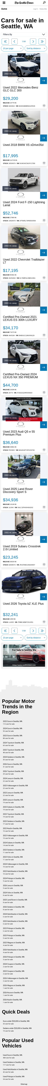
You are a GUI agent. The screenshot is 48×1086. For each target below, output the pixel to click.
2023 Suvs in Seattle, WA (12, 737)
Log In (35, 9)
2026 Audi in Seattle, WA (12, 1001)
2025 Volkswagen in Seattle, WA (15, 787)
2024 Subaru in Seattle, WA (13, 844)
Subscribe (43, 9)
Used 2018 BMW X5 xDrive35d (23, 144)
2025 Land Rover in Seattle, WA (15, 901)
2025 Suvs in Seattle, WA (12, 722)
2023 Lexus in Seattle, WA (13, 794)
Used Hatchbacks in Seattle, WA (15, 1070)
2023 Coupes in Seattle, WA (13, 972)
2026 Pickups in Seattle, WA (13, 958)
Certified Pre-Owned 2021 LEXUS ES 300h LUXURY (20, 318)
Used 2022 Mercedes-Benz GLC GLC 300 (20, 89)
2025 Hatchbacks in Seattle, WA (15, 922)
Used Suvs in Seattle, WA (12, 1056)
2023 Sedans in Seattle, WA (13, 851)
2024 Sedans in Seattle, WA (13, 758)
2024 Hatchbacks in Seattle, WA (15, 915)
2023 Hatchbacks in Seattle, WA (15, 872)
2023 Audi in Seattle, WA (12, 829)
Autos (4, 8)
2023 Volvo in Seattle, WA (13, 858)
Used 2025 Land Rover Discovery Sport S (18, 490)
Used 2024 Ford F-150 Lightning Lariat (24, 204)
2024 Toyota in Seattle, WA (13, 744)
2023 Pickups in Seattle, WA (13, 929)
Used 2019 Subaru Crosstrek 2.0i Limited (22, 548)
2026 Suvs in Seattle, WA (12, 765)
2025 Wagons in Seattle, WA (14, 944)
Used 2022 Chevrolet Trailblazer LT (24, 261)
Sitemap (24, 1084)
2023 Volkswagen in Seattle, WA (15, 837)
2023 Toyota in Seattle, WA (13, 815)
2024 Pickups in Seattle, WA (13, 879)
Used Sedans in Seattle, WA (13, 1063)
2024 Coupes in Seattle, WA (13, 965)
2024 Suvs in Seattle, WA (12, 729)
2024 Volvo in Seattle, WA (13, 894)
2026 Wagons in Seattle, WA (14, 986)
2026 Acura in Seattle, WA (13, 994)
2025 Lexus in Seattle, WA (13, 801)
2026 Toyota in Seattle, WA (13, 772)
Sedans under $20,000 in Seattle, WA (17, 1029)
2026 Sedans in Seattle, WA (13, 908)
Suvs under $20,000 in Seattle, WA (16, 1022)
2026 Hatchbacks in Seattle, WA (15, 951)
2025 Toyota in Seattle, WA (13, 751)
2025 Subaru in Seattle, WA (13, 808)
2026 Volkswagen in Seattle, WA (15, 979)
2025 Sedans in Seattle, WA (13, 822)
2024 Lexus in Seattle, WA (13, 779)
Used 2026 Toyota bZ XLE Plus (23, 603)
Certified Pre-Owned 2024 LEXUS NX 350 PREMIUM (20, 376)
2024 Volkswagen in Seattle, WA (15, 865)
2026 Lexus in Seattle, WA (13, 887)
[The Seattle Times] (24, 2)
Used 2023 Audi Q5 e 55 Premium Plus (19, 433)
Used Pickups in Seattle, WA (13, 1078)
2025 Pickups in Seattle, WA (13, 936)
